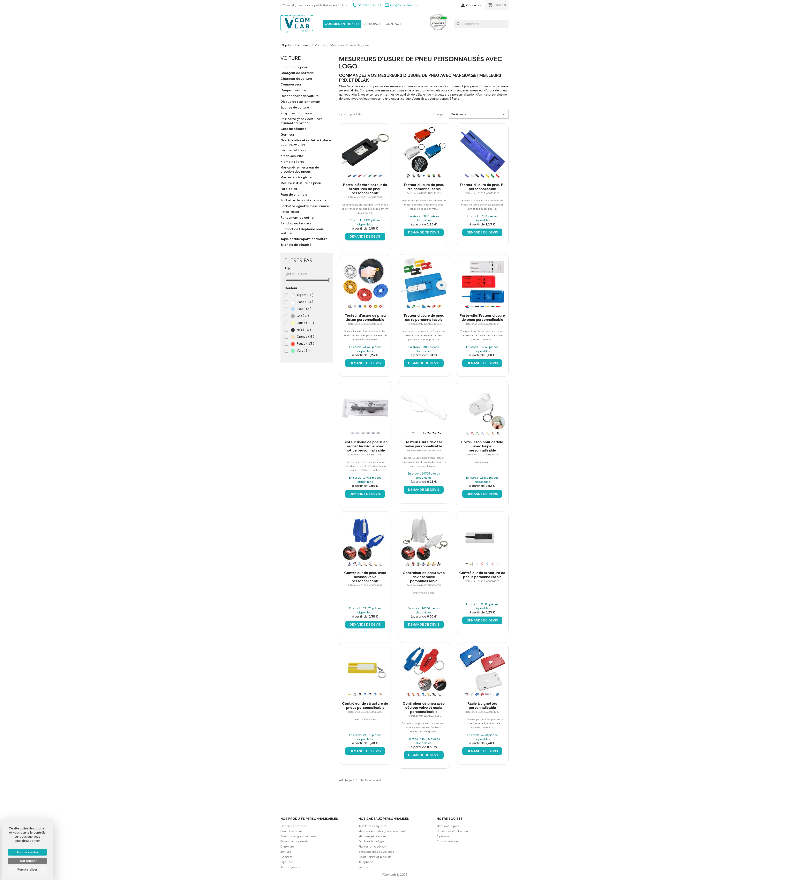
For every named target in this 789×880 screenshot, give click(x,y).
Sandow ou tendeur (295, 223)
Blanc (304, 302)
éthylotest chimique (296, 113)
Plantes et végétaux (372, 846)
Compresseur (290, 84)
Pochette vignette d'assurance (304, 206)
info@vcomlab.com (404, 5)
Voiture (290, 58)
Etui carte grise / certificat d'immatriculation (301, 121)
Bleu (303, 309)
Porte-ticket (289, 212)
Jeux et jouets (290, 867)
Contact (393, 24)
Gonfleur (287, 135)
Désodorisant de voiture (299, 96)
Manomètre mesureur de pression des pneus (299, 169)
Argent (304, 295)
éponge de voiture (294, 107)
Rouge (305, 344)
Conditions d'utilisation (452, 831)
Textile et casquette (373, 826)
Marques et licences (372, 836)
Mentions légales (448, 826)
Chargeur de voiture (296, 79)
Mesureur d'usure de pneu (300, 183)
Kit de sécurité (291, 156)
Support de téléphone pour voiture (301, 231)
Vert (303, 351)
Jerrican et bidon (293, 150)
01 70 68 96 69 (370, 5)
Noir (303, 330)
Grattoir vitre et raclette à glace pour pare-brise (305, 142)
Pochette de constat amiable (303, 200)
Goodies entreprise (342, 24)
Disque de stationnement (300, 102)
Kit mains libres (292, 162)
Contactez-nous (448, 841)
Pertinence (478, 114)
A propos (372, 24)
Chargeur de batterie (297, 73)
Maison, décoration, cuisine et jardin (383, 831)
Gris (302, 316)
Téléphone (366, 862)
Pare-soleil (288, 189)
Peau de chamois (293, 195)
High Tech (287, 862)
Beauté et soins (291, 831)
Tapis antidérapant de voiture (303, 239)
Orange (305, 337)
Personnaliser (27, 869)
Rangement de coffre (297, 218)
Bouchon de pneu (294, 67)
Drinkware (287, 846)
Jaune (305, 323)
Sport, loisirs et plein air (375, 857)
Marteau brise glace (295, 177)
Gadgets (286, 857)
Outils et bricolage (371, 841)
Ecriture (285, 851)
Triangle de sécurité (295, 245)
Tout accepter (27, 852)
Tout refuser (27, 861)
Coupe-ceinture (293, 90)
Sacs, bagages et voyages (376, 851)
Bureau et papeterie (294, 841)
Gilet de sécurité (293, 129)
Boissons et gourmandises (298, 836)
